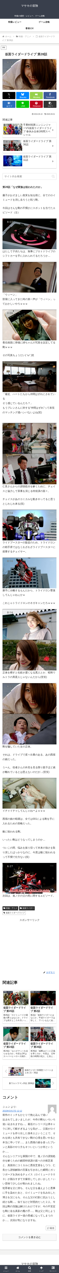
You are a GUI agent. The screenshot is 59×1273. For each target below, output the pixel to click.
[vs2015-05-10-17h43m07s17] (29, 438)
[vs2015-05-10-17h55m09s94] (29, 698)
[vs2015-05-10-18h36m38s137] (29, 793)
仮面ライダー (28, 908)
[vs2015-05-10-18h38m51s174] (29, 878)
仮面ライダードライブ (15, 913)
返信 (52, 1228)
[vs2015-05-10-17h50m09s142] (29, 624)
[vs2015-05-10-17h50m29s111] (29, 654)
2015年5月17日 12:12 (12, 1111)
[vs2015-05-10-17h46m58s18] (29, 524)
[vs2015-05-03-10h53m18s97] (29, 376)
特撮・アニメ (11, 908)
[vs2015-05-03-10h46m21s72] (29, 233)
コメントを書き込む (29, 1237)
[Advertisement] (29, 944)
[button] (50, 104)
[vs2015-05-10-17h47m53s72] (29, 572)
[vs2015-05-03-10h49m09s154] (29, 325)
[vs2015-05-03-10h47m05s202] (29, 277)
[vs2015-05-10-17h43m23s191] (29, 468)
